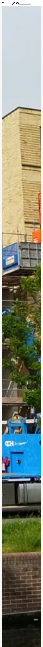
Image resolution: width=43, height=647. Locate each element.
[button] (3, 3)
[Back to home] (21, 3)
